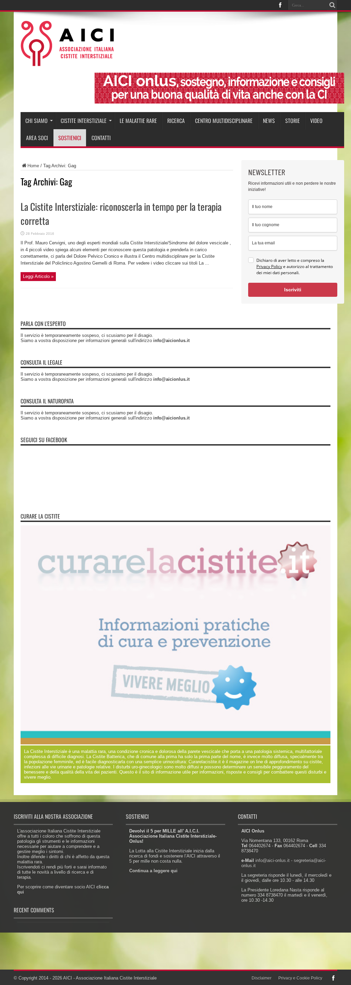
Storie (292, 121)
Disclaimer (261, 978)
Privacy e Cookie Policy (300, 978)
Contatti (101, 138)
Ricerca (176, 121)
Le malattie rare (138, 121)
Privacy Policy (269, 266)
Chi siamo (36, 121)
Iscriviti (292, 289)
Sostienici (69, 138)
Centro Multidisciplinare (224, 121)
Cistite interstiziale (84, 121)
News (269, 121)
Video (316, 121)
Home (33, 165)
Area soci (37, 138)
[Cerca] (332, 5)
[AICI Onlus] (67, 61)
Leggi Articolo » (38, 276)
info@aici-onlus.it (272, 860)
